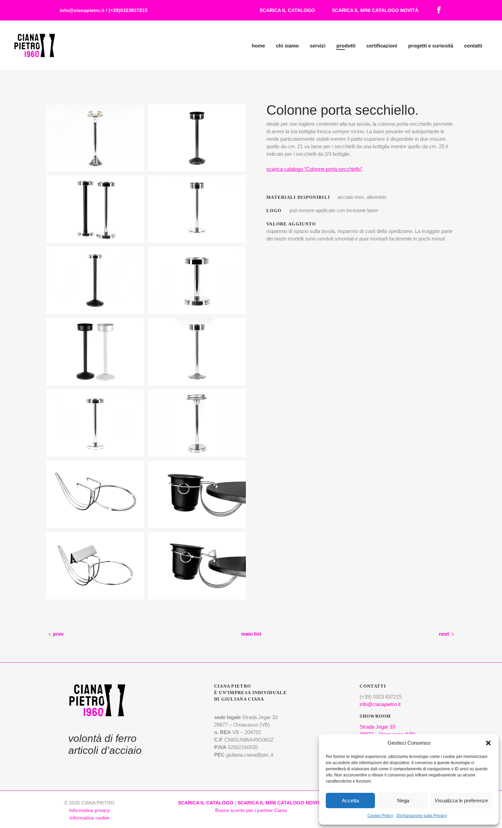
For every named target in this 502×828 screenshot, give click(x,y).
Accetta (350, 800)
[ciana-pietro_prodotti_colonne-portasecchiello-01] (197, 423)
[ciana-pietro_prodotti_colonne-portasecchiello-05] (197, 280)
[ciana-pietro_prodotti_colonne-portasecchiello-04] (95, 351)
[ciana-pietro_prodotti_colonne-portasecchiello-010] (95, 137)
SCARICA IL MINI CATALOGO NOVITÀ (375, 10)
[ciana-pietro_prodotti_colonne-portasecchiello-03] (197, 351)
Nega (403, 800)
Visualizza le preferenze (461, 800)
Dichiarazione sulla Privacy (421, 815)
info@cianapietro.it (82, 10)
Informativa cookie (89, 817)
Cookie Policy (380, 815)
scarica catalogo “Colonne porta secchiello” (314, 169)
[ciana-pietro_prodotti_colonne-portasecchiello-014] (95, 494)
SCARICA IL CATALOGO (287, 10)
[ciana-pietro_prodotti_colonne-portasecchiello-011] (197, 565)
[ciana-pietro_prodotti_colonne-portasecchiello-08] (95, 209)
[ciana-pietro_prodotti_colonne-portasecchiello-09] (197, 137)
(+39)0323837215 (128, 10)
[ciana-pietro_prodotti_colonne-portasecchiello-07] (197, 209)
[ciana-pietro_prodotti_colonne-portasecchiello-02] (95, 423)
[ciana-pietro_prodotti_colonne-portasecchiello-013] (197, 494)
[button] (488, 743)
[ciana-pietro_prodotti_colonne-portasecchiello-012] (95, 565)
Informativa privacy (89, 810)
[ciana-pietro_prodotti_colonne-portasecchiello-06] (95, 280)
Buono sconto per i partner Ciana (251, 810)
